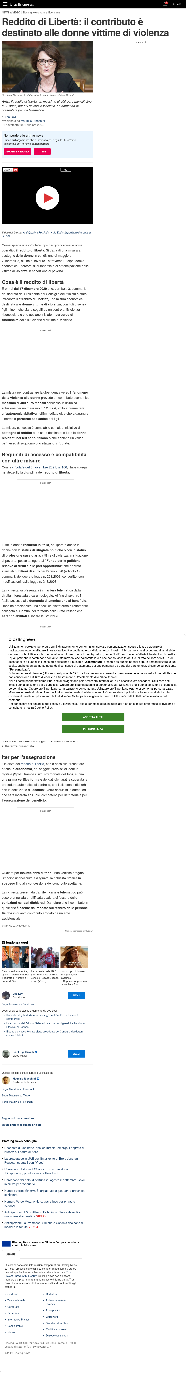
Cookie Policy (43, 707)
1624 (123, 650)
